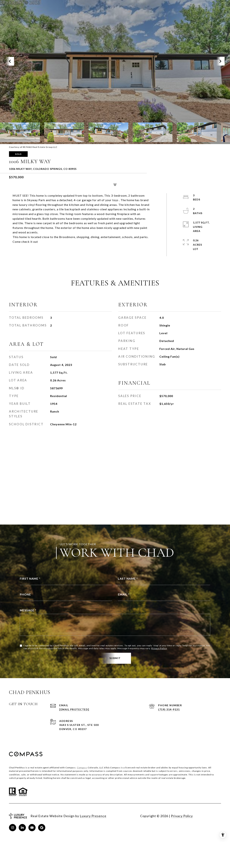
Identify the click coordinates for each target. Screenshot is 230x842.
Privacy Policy (159, 648)
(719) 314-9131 (169, 709)
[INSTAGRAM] (12, 827)
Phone (25, 594)
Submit (115, 658)
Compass (82, 767)
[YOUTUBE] (32, 827)
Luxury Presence (93, 816)
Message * (28, 610)
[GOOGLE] (41, 827)
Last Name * (128, 578)
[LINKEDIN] (22, 827)
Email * (124, 594)
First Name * (30, 578)
